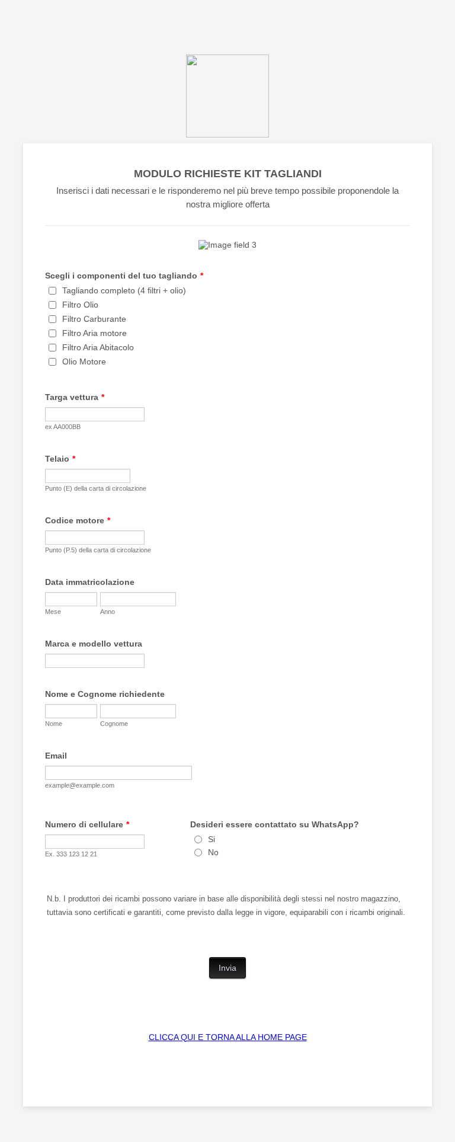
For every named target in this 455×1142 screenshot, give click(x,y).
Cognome (114, 723)
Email (56, 755)
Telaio (60, 458)
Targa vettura (74, 397)
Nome (53, 723)
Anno (107, 611)
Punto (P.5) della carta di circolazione (98, 550)
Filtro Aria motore (94, 333)
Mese (53, 611)
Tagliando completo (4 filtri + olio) (124, 290)
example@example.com (79, 785)
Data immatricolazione (89, 582)
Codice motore (77, 520)
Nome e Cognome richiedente (105, 694)
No (213, 852)
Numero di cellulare (87, 824)
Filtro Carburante (94, 319)
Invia (227, 968)
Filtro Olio (80, 304)
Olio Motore (84, 361)
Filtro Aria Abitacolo (98, 347)
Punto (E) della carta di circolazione (95, 488)
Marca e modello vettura (93, 643)
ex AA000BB (63, 426)
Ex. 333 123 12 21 (71, 854)
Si (211, 839)
